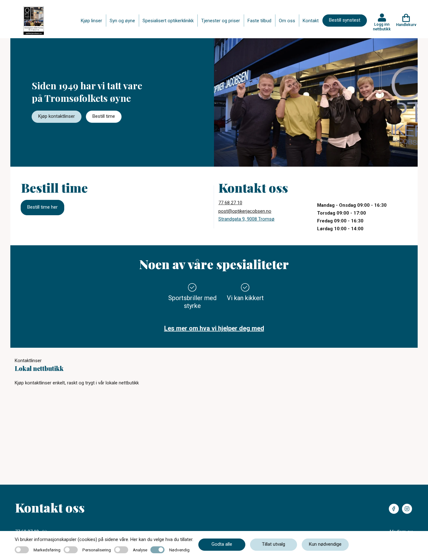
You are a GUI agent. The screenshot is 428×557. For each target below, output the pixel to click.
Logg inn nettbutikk (381, 26)
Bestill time (103, 116)
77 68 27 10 (230, 203)
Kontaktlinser (28, 360)
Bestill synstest (344, 20)
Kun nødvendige (325, 544)
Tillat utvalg (273, 544)
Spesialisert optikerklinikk (168, 20)
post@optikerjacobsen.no (244, 211)
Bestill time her (42, 207)
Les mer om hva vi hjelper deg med (214, 328)
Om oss (287, 20)
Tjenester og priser (220, 20)
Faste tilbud (259, 20)
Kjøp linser (91, 20)
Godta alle (221, 544)
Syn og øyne (122, 20)
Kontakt (311, 20)
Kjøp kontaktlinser (56, 116)
